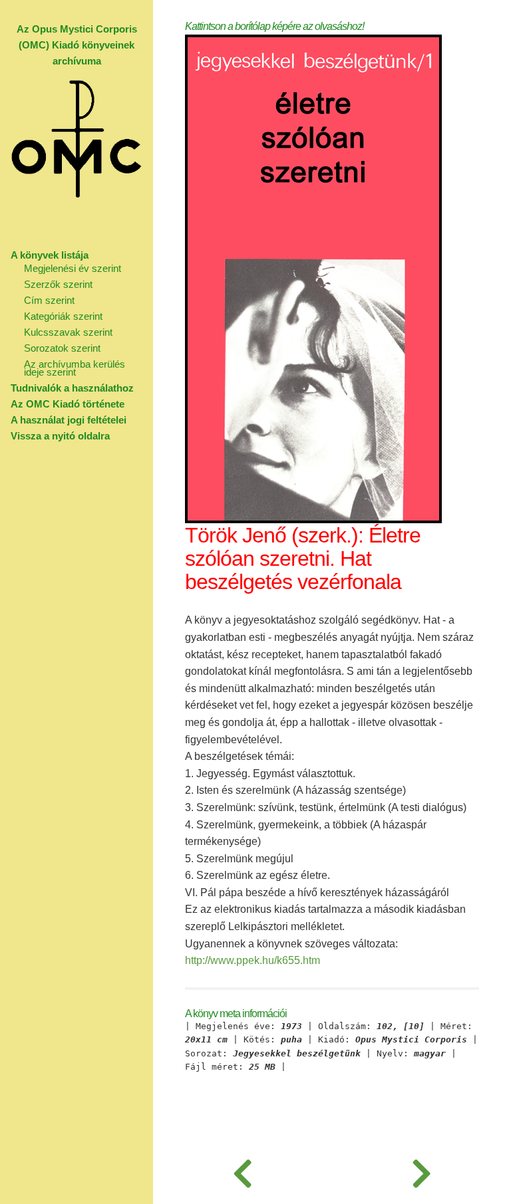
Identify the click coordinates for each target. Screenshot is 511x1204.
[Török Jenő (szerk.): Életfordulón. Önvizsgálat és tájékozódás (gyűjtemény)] (242, 1171)
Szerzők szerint (58, 284)
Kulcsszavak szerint (68, 332)
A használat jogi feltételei (68, 419)
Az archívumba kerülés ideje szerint (74, 368)
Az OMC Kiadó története (67, 404)
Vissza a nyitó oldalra (60, 435)
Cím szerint (49, 300)
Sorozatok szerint (62, 348)
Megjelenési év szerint (72, 268)
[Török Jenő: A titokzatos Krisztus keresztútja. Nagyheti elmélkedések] (421, 1171)
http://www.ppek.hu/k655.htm (252, 960)
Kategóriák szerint (63, 316)
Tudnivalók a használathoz (72, 388)
